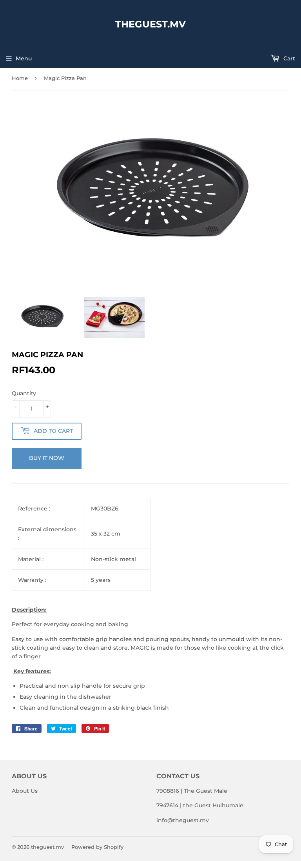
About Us (25, 790)
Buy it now (46, 457)
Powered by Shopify (97, 847)
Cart (288, 58)
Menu (24, 58)
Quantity (24, 393)
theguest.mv (150, 24)
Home (20, 78)
